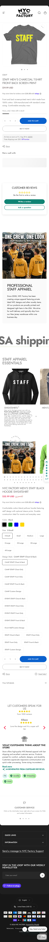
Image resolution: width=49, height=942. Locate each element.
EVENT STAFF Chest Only (14, 606)
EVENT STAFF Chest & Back (15, 598)
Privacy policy (19, 928)
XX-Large (20, 543)
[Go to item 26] (33, 479)
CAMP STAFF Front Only (14, 577)
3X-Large (33, 543)
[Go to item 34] (23, 482)
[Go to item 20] (16, 479)
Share (8, 146)
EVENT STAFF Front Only (14, 613)
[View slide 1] (20, 818)
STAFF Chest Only (32, 635)
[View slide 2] (23, 818)
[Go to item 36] (28, 482)
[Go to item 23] (24, 479)
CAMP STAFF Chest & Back (15, 562)
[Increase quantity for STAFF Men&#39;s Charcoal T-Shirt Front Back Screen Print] (15, 121)
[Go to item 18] (10, 479)
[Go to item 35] (25, 482)
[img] (24, 711)
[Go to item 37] (31, 482)
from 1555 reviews (24, 714)
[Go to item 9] (27, 477)
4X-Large (8, 550)
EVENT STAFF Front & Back (15, 620)
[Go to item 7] (21, 477)
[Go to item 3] (27, 69)
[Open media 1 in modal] (42, 27)
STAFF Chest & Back (12, 635)
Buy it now (24, 129)
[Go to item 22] (21, 479)
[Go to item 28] (38, 479)
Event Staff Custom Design (14, 628)
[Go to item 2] (24, 69)
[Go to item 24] (27, 479)
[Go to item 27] (35, 479)
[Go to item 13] (38, 477)
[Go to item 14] (41, 477)
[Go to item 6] (18, 477)
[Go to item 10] (30, 477)
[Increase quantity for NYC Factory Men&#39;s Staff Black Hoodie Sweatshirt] (15, 659)
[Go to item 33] (20, 482)
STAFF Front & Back (31, 642)
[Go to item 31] (14, 482)
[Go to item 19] (13, 479)
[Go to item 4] (13, 477)
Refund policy (10, 928)
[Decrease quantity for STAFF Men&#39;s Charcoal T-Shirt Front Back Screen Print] (4, 121)
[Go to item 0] (21, 69)
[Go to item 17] (7, 479)
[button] (5, 727)
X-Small (7, 536)
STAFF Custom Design (13, 649)
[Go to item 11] (33, 477)
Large (42, 536)
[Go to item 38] (34, 482)
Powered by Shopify (32, 924)
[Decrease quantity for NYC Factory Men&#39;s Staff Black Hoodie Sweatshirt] (4, 659)
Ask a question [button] (24, 207)
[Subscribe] (42, 875)
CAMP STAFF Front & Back (14, 584)
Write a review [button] (24, 201)
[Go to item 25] (30, 479)
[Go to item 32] (17, 482)
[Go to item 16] (4, 479)
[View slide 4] (28, 818)
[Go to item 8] (24, 477)
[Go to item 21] (18, 479)
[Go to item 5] (16, 477)
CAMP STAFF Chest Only (14, 569)
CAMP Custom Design (13, 591)
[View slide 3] (25, 818)
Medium (30, 536)
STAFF (4, 75)
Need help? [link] (42, 674)
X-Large (7, 543)
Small (18, 536)
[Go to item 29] (41, 479)
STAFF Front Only (11, 642)
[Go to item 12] (35, 477)
